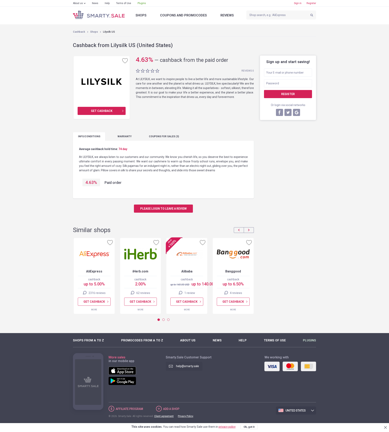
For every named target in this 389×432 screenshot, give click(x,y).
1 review (189, 293)
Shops (141, 15)
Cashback (79, 31)
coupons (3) (164, 136)
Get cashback (101, 111)
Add (171, 409)
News (95, 3)
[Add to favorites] (125, 60)
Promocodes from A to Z (142, 340)
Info (89, 136)
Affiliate (129, 409)
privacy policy (227, 426)
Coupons (183, 15)
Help (107, 3)
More (94, 310)
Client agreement (164, 416)
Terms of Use (123, 3)
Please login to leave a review (163, 208)
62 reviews (143, 293)
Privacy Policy (185, 416)
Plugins (142, 3)
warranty (125, 136)
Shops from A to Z (88, 340)
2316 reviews (97, 293)
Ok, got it (249, 426)
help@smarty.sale (187, 366)
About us (78, 3)
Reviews (227, 15)
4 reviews (236, 293)
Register (311, 3)
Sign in (297, 3)
